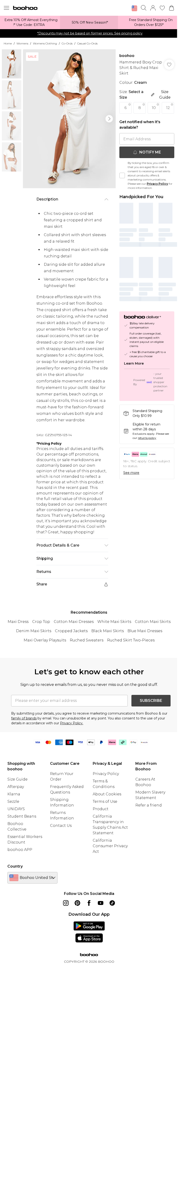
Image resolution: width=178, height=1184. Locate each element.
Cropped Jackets (71, 631)
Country (15, 866)
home (8, 43)
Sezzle (13, 801)
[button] (134, 8)
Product (100, 809)
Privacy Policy (157, 183)
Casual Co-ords (87, 43)
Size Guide (17, 779)
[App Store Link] (89, 932)
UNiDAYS (16, 809)
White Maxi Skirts (114, 621)
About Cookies (107, 794)
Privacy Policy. (71, 723)
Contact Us (61, 825)
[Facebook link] (89, 903)
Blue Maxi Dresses (144, 631)
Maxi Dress (18, 621)
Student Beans (21, 816)
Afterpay (15, 786)
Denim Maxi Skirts (33, 631)
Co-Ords (67, 43)
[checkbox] (122, 175)
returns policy (147, 438)
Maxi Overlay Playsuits (45, 640)
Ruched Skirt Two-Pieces (131, 640)
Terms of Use (105, 801)
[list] (69, 118)
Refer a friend (148, 805)
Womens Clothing (45, 43)
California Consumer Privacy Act (110, 846)
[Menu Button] (6, 8)
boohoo (126, 55)
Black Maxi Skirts (107, 631)
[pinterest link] (77, 903)
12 (168, 108)
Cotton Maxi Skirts (153, 621)
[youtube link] (100, 903)
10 (154, 108)
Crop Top (41, 621)
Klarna (13, 794)
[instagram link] (66, 903)
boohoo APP (19, 849)
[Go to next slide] (109, 118)
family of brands (24, 718)
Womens (22, 43)
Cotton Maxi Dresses (74, 621)
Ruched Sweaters (86, 640)
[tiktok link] (112, 903)
